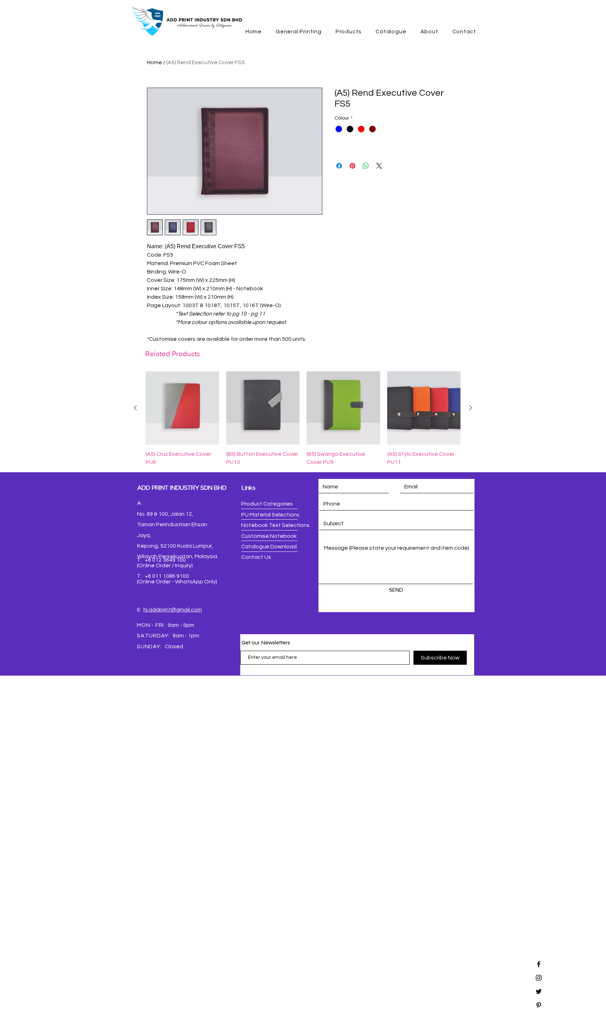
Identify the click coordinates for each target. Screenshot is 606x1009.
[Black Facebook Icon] (539, 964)
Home (154, 62)
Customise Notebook (269, 536)
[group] (303, 418)
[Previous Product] (135, 408)
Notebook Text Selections (275, 525)
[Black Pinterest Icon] (539, 1005)
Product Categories (267, 504)
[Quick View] (182, 408)
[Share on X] (379, 166)
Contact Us (256, 557)
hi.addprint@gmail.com (172, 609)
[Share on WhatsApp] (366, 166)
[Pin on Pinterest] (352, 166)
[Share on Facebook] (339, 166)
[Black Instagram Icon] (539, 978)
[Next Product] (470, 408)
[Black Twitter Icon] (539, 991)
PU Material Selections (270, 514)
